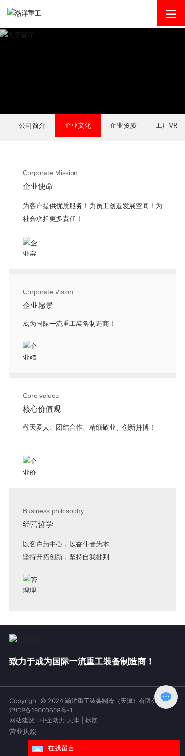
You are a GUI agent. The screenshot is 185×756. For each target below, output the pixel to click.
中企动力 (52, 720)
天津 (73, 720)
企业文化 (78, 125)
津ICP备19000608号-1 (41, 710)
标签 (91, 720)
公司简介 (32, 125)
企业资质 (123, 125)
